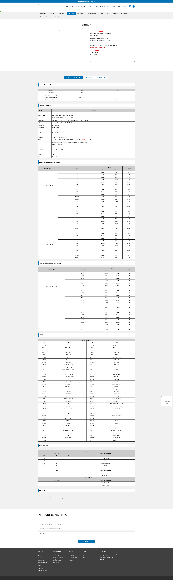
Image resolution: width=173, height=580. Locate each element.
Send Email (167, 399)
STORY (113, 6)
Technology (71, 554)
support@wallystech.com (108, 557)
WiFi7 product (43, 13)
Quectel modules (56, 16)
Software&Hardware (73, 557)
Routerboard (71, 13)
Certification (71, 560)
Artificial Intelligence (44, 16)
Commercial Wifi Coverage (58, 555)
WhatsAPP (167, 403)
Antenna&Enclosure (73, 559)
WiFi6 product (53, 13)
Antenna (101, 13)
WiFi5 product (62, 13)
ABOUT (72, 6)
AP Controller (124, 13)
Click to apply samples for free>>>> (86, 1)
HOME (66, 6)
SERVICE (95, 6)
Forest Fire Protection (57, 560)
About (84, 554)
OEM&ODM (71, 555)
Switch (108, 13)
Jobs (84, 557)
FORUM (126, 6)
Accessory (115, 13)
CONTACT (119, 6)
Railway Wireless (56, 562)
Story (84, 559)
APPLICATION (87, 6)
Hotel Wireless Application (58, 557)
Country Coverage (56, 559)
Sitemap (98, 577)
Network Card (80, 13)
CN (130, 6)
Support (84, 555)
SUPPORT (102, 6)
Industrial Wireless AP (91, 13)
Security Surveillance (57, 554)
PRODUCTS (79, 6)
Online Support (167, 401)
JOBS (108, 6)
